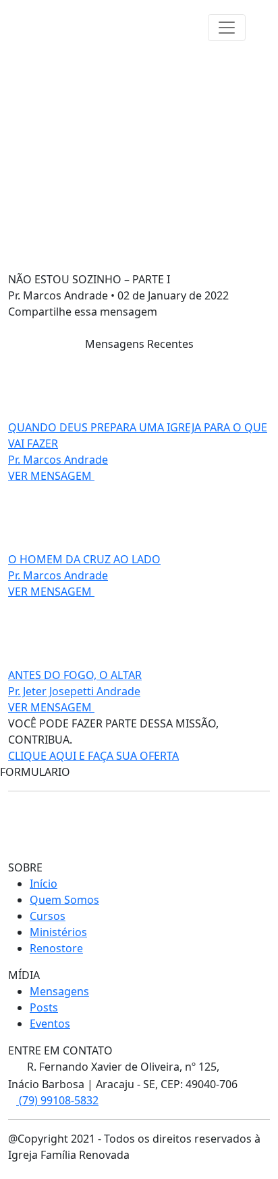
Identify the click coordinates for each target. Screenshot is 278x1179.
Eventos (50, 1023)
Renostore (56, 948)
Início (43, 883)
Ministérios (58, 932)
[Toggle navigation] (227, 27)
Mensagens (59, 991)
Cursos (47, 915)
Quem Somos (64, 899)
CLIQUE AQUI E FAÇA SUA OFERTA (93, 755)
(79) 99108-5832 (57, 1100)
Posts (44, 1007)
